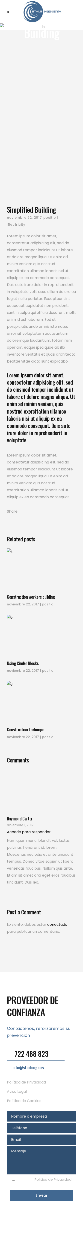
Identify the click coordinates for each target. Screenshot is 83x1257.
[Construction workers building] (41, 568)
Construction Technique (25, 730)
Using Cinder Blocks (23, 663)
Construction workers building (31, 597)
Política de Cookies (24, 1100)
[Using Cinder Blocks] (41, 635)
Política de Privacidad (26, 1082)
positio (49, 217)
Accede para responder (29, 832)
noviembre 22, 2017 (24, 217)
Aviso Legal (17, 1091)
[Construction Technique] (41, 701)
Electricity (16, 224)
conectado (57, 924)
